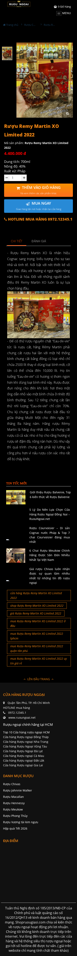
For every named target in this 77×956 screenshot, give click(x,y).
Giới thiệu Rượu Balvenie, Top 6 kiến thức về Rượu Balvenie (50, 494)
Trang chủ (12, 25)
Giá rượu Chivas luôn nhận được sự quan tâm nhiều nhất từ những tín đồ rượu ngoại (49, 576)
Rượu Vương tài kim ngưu (20, 822)
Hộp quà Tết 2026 (15, 828)
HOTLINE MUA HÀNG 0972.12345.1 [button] (39, 219)
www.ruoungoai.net (22, 717)
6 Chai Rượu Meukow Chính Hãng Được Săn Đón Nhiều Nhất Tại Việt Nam (49, 555)
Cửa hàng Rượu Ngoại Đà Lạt (23, 751)
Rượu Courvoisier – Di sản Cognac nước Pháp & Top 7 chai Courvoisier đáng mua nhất (49, 535)
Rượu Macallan (13, 797)
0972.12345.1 (17, 713)
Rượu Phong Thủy (15, 816)
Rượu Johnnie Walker (17, 790)
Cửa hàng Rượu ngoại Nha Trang (25, 742)
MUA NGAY (38, 206)
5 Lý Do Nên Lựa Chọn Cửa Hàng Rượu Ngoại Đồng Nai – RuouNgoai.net (49, 514)
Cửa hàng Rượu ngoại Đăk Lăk (23, 760)
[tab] (16, 241)
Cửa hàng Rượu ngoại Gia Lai (23, 765)
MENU (66, 13)
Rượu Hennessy (14, 803)
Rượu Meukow (13, 809)
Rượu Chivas (11, 784)
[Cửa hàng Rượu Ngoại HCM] (19, 3)
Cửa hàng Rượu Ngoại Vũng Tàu (25, 746)
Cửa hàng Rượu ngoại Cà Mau (23, 756)
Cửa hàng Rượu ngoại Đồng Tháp (26, 737)
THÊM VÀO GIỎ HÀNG (40, 190)
